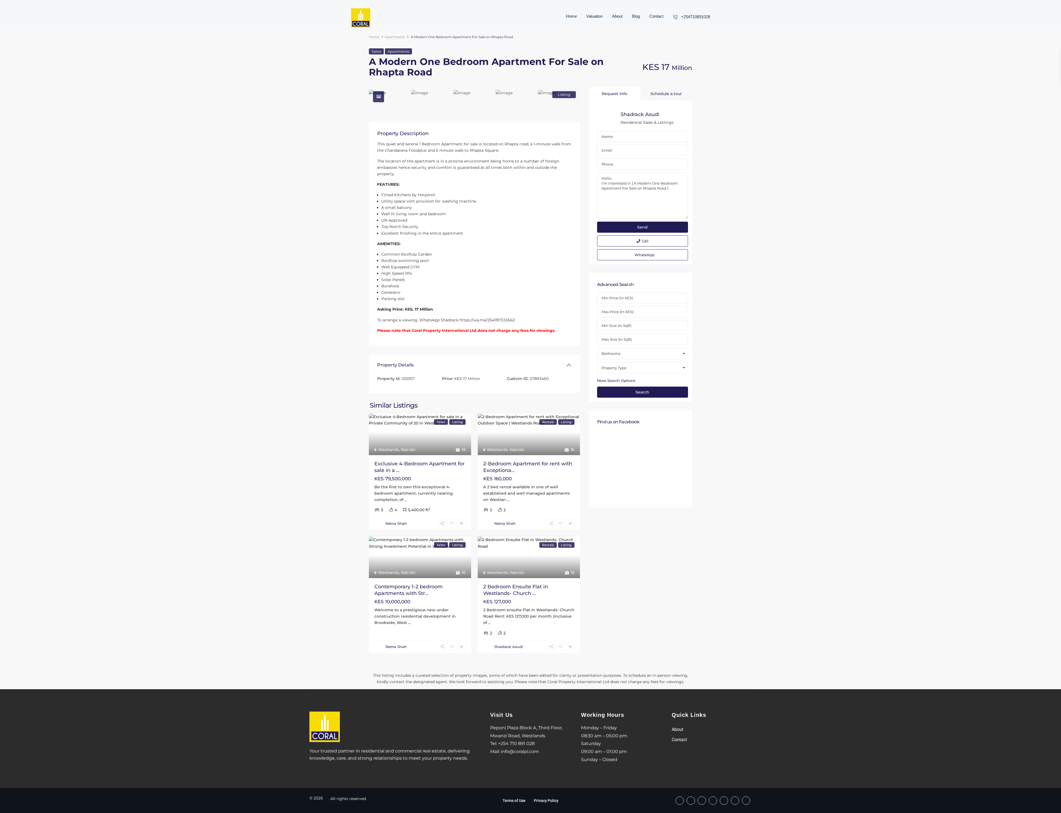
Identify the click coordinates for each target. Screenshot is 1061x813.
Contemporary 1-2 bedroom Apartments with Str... (408, 590)
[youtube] (735, 800)
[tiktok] (702, 800)
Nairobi (408, 449)
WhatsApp (645, 255)
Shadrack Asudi (508, 646)
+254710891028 (695, 16)
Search (642, 392)
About (617, 16)
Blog (636, 16)
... (406, 499)
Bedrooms (611, 353)
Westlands (388, 449)
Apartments (395, 37)
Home (571, 16)
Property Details (395, 365)
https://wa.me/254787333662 (487, 320)
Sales (376, 51)
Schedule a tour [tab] (666, 93)
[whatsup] (691, 800)
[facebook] (680, 800)
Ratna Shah (396, 523)
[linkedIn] (724, 800)
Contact (656, 16)
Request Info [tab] (614, 93)
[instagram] (746, 800)
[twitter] (713, 800)
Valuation (594, 16)
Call (645, 241)
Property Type (614, 368)
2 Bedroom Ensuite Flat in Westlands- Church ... (515, 590)
